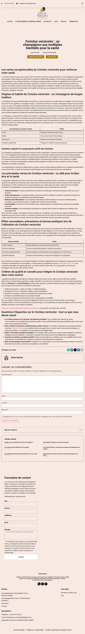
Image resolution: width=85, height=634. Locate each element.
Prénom (7, 508)
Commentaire (6, 374)
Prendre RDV (73, 21)
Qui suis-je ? (48, 21)
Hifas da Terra (70, 263)
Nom (3, 396)
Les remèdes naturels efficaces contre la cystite (17, 447)
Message (7, 529)
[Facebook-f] (45, 583)
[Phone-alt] (39, 583)
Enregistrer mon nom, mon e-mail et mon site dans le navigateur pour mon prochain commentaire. (37, 416)
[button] (82, 3)
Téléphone (7, 515)
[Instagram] (42, 583)
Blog (56, 21)
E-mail (4, 403)
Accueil (10, 21)
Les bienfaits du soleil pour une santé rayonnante (56, 442)
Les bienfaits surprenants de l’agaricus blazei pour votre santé (21, 453)
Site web (4, 409)
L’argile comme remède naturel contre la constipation (19, 442)
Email (6, 522)
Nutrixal (60, 263)
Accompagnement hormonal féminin (28, 21)
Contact (64, 21)
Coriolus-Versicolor (18, 328)
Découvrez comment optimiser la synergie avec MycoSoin (20, 308)
